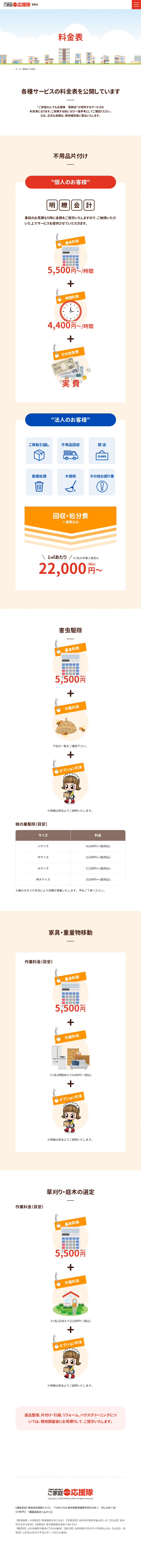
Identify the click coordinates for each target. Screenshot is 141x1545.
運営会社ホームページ (41, 1511)
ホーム (18, 69)
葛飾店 (25, 69)
